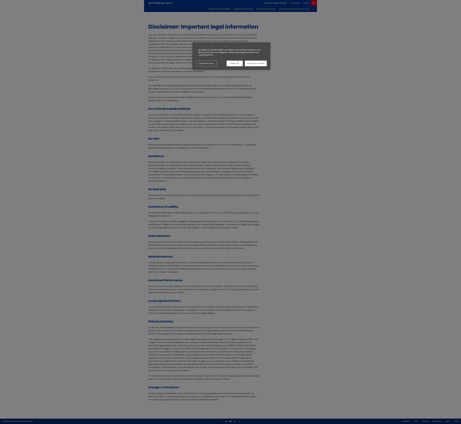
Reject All (234, 63)
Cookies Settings (206, 63)
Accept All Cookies (255, 63)
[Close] (267, 45)
